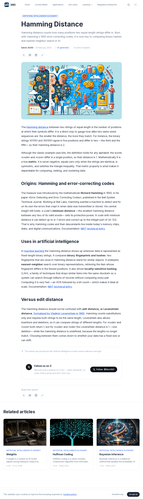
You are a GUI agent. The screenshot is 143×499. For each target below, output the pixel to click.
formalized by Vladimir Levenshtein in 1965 (59, 313)
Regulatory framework (107, 4)
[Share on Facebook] (29, 55)
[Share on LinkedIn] (36, 55)
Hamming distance (37, 127)
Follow (105, 369)
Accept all (133, 494)
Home (27, 4)
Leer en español (83, 48)
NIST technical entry (93, 228)
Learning (86, 4)
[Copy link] (42, 55)
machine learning (34, 250)
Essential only (117, 494)
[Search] (128, 4)
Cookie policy (70, 494)
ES (136, 5)
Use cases (73, 4)
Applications (58, 4)
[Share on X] (23, 55)
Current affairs (41, 4)
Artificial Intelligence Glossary (40, 16)
